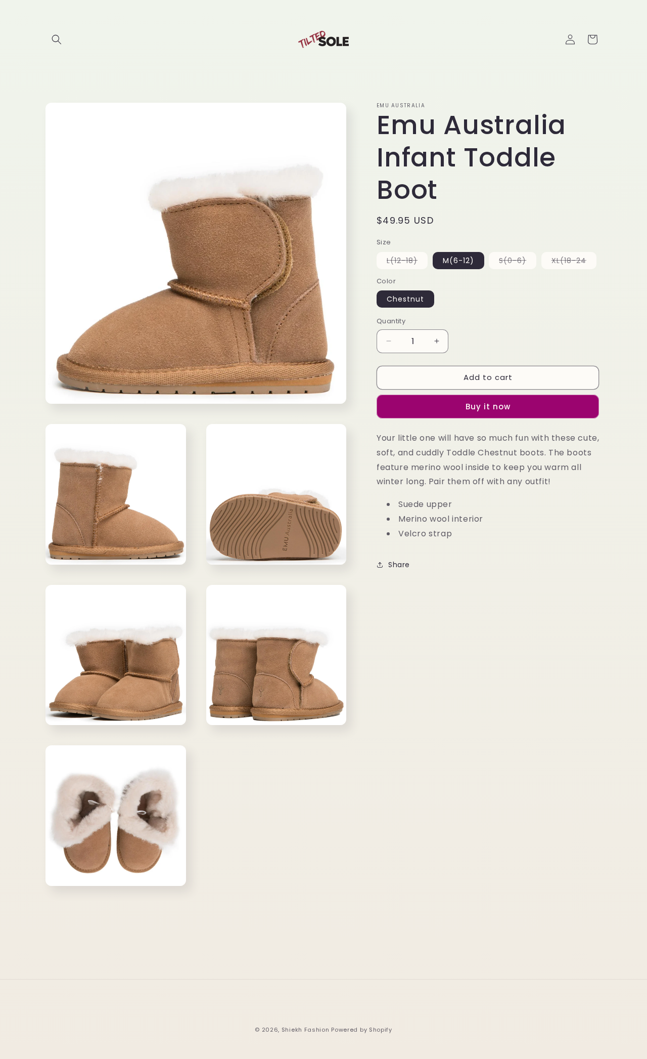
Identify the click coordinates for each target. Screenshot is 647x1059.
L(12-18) (407, 262)
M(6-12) (458, 261)
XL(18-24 (573, 262)
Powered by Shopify (361, 1030)
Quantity (391, 321)
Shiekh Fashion (306, 1030)
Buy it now (488, 406)
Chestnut (405, 299)
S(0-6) (517, 262)
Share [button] (399, 564)
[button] (56, 39)
